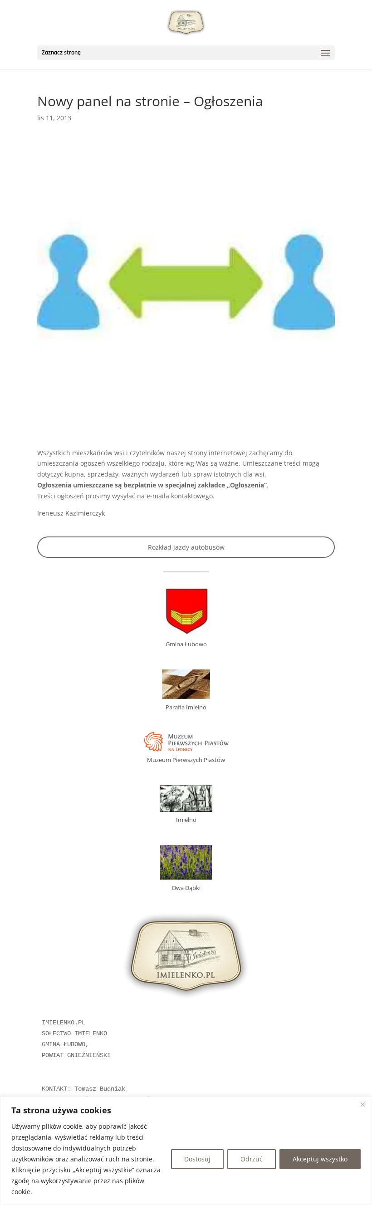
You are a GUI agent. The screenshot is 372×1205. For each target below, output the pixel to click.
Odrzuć (251, 1159)
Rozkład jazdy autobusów (186, 547)
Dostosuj (197, 1159)
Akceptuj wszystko (320, 1159)
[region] (186, 1151)
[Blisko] (362, 1104)
